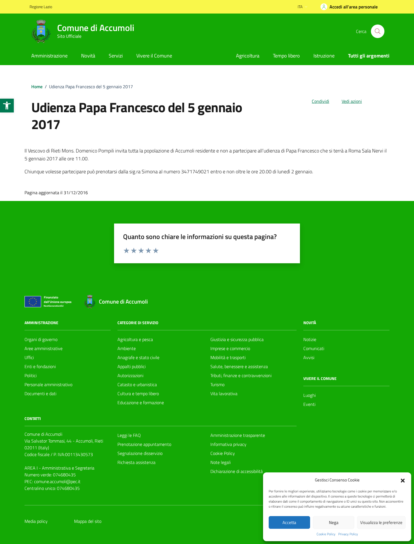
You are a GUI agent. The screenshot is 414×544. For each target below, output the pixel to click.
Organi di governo (41, 339)
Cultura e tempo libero (138, 393)
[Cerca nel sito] (377, 31)
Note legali (220, 462)
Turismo (217, 384)
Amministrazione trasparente (237, 435)
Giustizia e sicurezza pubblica (237, 339)
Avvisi (308, 357)
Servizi (116, 55)
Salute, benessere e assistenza (239, 366)
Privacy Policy (348, 534)
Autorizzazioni (130, 375)
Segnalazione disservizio (140, 453)
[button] (7, 105)
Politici (31, 375)
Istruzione (324, 55)
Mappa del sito (87, 521)
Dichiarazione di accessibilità (236, 471)
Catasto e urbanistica (137, 384)
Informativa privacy (228, 444)
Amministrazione (49, 55)
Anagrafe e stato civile (138, 357)
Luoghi (309, 395)
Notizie (309, 339)
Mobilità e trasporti (228, 357)
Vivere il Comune (154, 55)
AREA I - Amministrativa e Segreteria (59, 468)
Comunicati (313, 348)
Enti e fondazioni (40, 366)
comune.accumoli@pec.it (57, 481)
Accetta (289, 522)
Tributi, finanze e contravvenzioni (240, 375)
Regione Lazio (41, 7)
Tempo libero (286, 55)
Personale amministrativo (48, 384)
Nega (334, 522)
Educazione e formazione (140, 402)
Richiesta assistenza (136, 462)
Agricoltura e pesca (135, 339)
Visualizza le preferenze (381, 522)
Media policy (36, 521)
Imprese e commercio (230, 348)
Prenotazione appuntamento (144, 444)
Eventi (309, 404)
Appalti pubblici (131, 366)
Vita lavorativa (223, 393)
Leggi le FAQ (129, 435)
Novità (88, 55)
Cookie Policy (326, 534)
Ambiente (126, 348)
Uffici (29, 357)
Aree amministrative (44, 348)
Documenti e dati (40, 393)
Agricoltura (247, 55)
